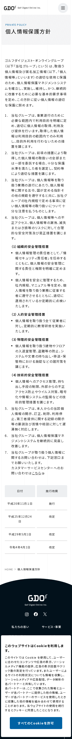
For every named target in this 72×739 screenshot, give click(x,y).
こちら (36, 473)
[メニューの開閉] (63, 8)
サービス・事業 (51, 627)
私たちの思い (20, 627)
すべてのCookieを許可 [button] (36, 723)
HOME (9, 569)
